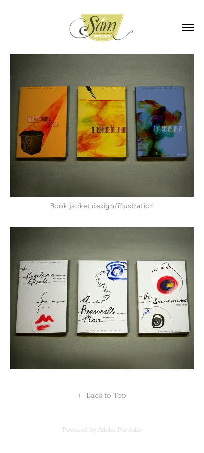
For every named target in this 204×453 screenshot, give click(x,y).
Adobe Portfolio (120, 429)
